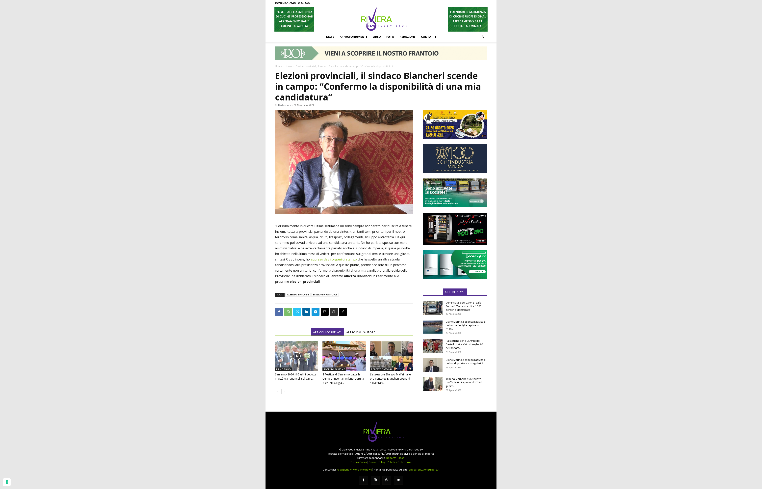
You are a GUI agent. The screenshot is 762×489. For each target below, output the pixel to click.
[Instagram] (375, 480)
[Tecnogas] (455, 264)
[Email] (325, 312)
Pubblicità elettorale (399, 462)
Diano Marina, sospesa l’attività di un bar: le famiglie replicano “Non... (466, 325)
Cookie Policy (377, 462)
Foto (390, 37)
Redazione (408, 37)
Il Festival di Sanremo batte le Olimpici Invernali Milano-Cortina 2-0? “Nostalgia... (343, 378)
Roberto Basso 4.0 (334, 369)
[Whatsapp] (386, 480)
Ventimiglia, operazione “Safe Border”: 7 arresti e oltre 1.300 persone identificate (463, 306)
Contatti (428, 37)
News (330, 37)
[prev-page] (277, 391)
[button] (482, 37)
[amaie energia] (455, 192)
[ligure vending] (455, 229)
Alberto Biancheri (298, 294)
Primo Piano (283, 369)
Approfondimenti (353, 37)
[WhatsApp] (288, 312)
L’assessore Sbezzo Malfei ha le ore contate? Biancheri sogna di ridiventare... (390, 378)
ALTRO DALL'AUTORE (360, 332)
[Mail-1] (398, 480)
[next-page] (283, 391)
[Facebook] (279, 312)
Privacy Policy (358, 462)
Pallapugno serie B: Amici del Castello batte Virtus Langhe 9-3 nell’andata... (465, 344)
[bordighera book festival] (455, 124)
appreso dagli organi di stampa (334, 259)
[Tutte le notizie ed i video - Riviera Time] (381, 431)
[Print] (334, 312)
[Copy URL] (343, 312)
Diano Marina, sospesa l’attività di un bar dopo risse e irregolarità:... (466, 361)
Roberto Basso (395, 457)
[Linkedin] (306, 312)
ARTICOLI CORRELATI (327, 332)
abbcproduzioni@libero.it (424, 469)
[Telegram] (315, 312)
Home (278, 66)
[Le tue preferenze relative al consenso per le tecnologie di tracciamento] (7, 482)
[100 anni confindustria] (455, 158)
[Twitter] (297, 312)
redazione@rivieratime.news (354, 469)
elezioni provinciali (325, 294)
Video (376, 37)
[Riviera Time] (381, 19)
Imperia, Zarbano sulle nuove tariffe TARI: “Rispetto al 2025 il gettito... (464, 382)
